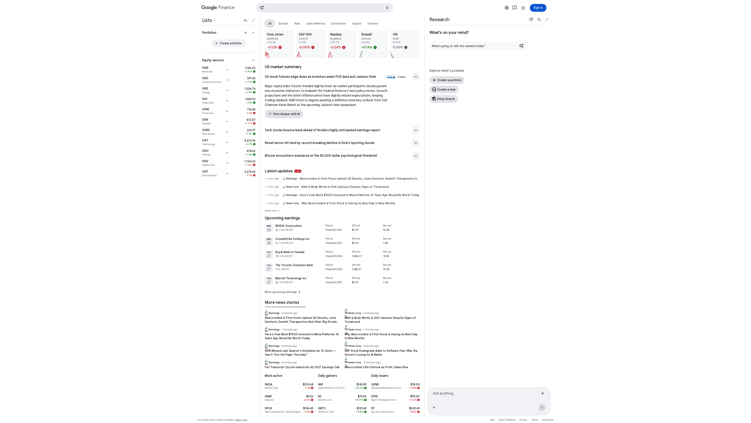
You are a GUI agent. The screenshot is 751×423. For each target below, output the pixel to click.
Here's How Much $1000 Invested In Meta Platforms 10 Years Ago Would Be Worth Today (360, 195)
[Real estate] (213, 132)
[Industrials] (213, 101)
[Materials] (213, 70)
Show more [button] (273, 210)
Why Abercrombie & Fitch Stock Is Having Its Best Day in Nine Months (348, 203)
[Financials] (213, 111)
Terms (534, 419)
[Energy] (213, 90)
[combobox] (486, 395)
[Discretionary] (213, 173)
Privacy (523, 419)
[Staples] (213, 122)
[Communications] (213, 80)
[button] (324, 8)
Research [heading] (439, 20)
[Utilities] (213, 153)
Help (492, 419)
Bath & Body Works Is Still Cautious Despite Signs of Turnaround (345, 187)
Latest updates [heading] (282, 171)
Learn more (241, 419)
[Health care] (213, 163)
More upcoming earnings (283, 292)
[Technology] (213, 142)
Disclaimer (547, 419)
